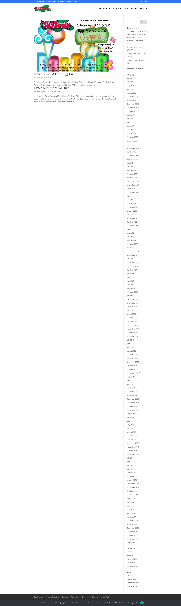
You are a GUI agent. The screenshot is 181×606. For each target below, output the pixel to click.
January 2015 (132, 480)
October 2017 (132, 369)
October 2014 (132, 491)
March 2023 (131, 203)
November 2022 (133, 218)
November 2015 (133, 447)
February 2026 (132, 96)
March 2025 (131, 133)
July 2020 (130, 273)
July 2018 (130, 340)
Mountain (103, 9)
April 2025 (130, 130)
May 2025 (130, 126)
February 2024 (132, 174)
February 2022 (132, 244)
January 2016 (132, 439)
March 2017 (131, 388)
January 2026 (132, 100)
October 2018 (132, 332)
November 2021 (133, 255)
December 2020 (133, 266)
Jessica (38, 78)
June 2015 (130, 461)
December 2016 (133, 399)
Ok (142, 603)
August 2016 (131, 414)
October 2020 (132, 270)
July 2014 (130, 502)
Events (134, 9)
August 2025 (131, 115)
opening (130, 555)
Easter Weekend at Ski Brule (51, 88)
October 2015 (132, 450)
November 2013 (133, 531)
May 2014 (130, 509)
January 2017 (132, 395)
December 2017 (133, 362)
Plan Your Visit (119, 9)
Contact (95, 597)
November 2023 (133, 185)
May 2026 (130, 85)
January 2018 (132, 358)
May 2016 (130, 425)
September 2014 (133, 495)
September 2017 (133, 373)
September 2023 (133, 192)
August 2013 (131, 543)
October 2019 (132, 307)
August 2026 (131, 78)
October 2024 (132, 152)
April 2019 (130, 310)
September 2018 (133, 336)
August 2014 (131, 498)
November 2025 (133, 108)
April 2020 (130, 285)
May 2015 (130, 465)
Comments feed (133, 582)
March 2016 (131, 432)
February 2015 (132, 476)
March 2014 (131, 517)
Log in (129, 575)
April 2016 (130, 428)
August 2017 (131, 377)
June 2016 (130, 421)
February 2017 (132, 391)
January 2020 (132, 296)
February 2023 (132, 207)
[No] (178, 603)
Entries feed (131, 579)
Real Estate (75, 597)
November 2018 (133, 329)
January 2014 (132, 524)
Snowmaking (132, 559)
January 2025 (132, 141)
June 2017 (130, 380)
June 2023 (130, 196)
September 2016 (133, 410)
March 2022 (131, 240)
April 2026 (130, 89)
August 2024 (131, 159)
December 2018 (133, 325)
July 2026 (130, 82)
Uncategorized (56, 92)
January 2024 (132, 178)
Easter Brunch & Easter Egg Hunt (55, 74)
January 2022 (132, 248)
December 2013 (133, 528)
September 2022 (133, 225)
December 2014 (133, 484)
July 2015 (130, 458)
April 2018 (130, 347)
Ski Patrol (85, 597)
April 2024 (130, 166)
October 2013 (132, 535)
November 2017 (133, 366)
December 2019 (133, 299)
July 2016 (130, 417)
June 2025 (130, 122)
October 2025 (132, 111)
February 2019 (132, 318)
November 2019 (133, 303)
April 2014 (130, 513)
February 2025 (132, 137)
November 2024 (133, 148)
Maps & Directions (52, 597)
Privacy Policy (105, 597)
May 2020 (130, 281)
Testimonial (131, 563)
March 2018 (131, 351)
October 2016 (132, 406)
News (142, 9)
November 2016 (133, 402)
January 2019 (132, 321)
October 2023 (132, 189)
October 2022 (132, 222)
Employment (38, 597)
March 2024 (131, 170)
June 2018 (130, 343)
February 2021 (132, 262)
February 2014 (132, 520)
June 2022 (130, 229)
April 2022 (130, 237)
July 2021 (130, 259)
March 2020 (131, 288)
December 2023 (133, 181)
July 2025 (130, 119)
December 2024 (133, 144)
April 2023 (130, 200)
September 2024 (133, 155)
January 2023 (132, 211)
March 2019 (131, 314)
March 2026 (131, 93)
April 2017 (130, 384)
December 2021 (133, 251)
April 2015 (130, 469)
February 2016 (132, 436)
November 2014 (133, 487)
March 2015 (131, 473)
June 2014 (130, 506)
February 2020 (132, 292)
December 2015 (133, 443)
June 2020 (130, 277)
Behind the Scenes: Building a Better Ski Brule (135, 41)
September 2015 (133, 454)
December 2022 (133, 214)
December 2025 (133, 104)
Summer (65, 597)
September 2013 (133, 539)
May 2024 (130, 163)
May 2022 (130, 233)
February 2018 (132, 354)
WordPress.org (132, 586)
